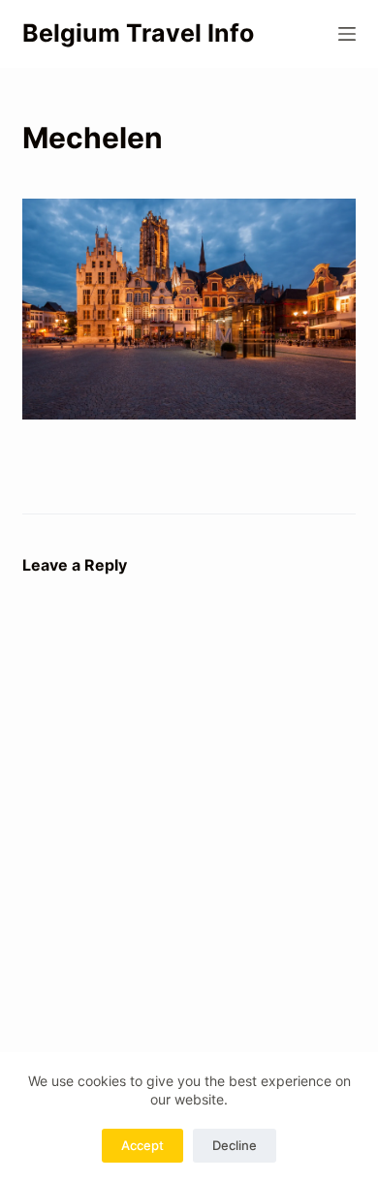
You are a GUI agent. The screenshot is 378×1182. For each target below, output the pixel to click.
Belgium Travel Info (138, 32)
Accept (142, 1145)
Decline (234, 1145)
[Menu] (347, 34)
